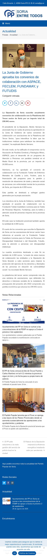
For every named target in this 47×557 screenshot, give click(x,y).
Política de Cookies (27, 553)
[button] (6, 23)
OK (14, 553)
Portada (5, 35)
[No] (44, 548)
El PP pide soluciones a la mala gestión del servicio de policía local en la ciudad (11, 447)
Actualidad (13, 35)
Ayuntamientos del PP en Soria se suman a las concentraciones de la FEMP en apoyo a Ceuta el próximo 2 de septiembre (22, 329)
